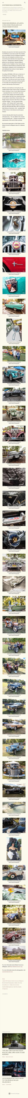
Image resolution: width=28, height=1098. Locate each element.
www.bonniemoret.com (7, 971)
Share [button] (3, 978)
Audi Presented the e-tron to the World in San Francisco (12, 1080)
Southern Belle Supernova (11, 5)
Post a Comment (9, 1056)
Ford (21, 982)
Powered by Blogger (15, 1093)
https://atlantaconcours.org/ (16, 966)
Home (4, 14)
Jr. (8, 984)
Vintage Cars (5, 988)
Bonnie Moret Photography (8, 982)
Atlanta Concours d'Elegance (17, 980)
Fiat (18, 982)
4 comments (8, 1084)
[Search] (25, 2)
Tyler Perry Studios (17, 986)
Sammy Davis (16, 984)
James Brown (5, 984)
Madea (11, 984)
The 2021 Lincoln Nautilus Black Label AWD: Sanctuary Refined (13, 1052)
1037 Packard (8, 980)
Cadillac (15, 982)
